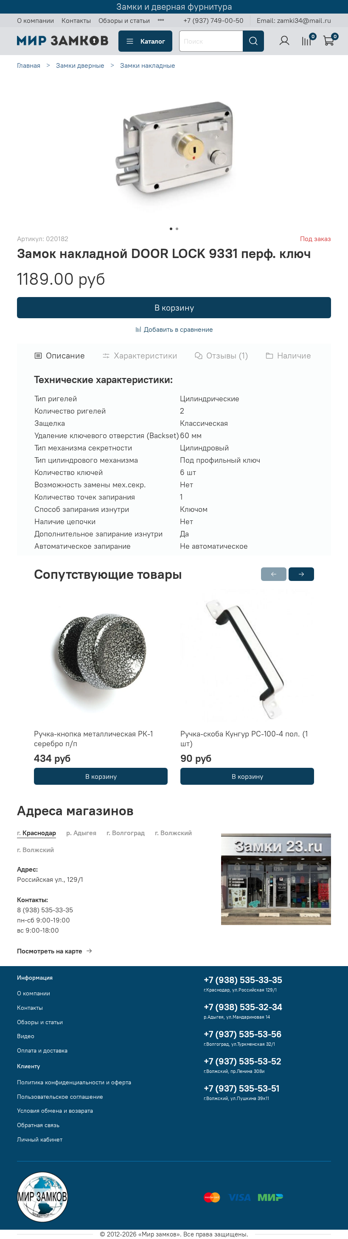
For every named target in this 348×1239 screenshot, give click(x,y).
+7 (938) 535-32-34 (243, 1007)
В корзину (101, 776)
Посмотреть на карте (49, 951)
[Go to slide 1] (171, 229)
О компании (35, 20)
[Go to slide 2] (177, 229)
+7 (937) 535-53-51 (241, 1088)
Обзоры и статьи (124, 20)
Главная (28, 65)
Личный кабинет (39, 1139)
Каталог (152, 41)
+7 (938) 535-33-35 (243, 980)
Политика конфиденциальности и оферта (74, 1082)
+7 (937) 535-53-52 (242, 1061)
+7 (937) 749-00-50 (213, 20)
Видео (25, 1036)
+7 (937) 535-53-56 (243, 1034)
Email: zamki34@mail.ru (294, 20)
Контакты (76, 20)
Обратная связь (38, 1125)
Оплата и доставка (42, 1050)
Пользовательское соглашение (60, 1096)
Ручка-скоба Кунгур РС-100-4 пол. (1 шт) (244, 738)
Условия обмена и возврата (55, 1110)
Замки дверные (80, 65)
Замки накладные (147, 65)
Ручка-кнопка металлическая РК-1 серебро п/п (93, 738)
